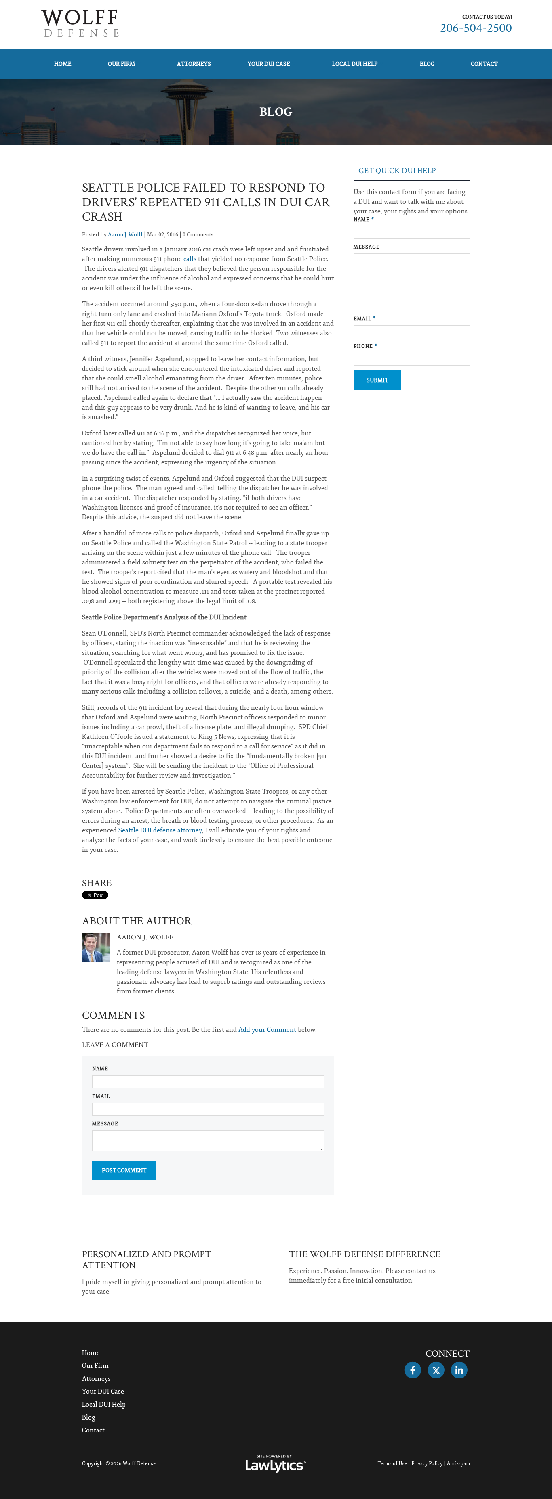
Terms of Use (392, 1464)
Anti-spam (458, 1464)
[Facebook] (412, 1370)
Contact (484, 64)
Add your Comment (267, 1030)
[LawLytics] (276, 1464)
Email (101, 1096)
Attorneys (194, 64)
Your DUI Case (269, 64)
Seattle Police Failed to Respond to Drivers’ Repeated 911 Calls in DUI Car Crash (206, 202)
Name (100, 1069)
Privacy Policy (426, 1464)
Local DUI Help (355, 64)
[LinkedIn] (459, 1370)
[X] (436, 1370)
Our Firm (121, 64)
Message (105, 1124)
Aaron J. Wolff (125, 234)
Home (63, 64)
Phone (365, 346)
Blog (427, 64)
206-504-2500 (476, 28)
